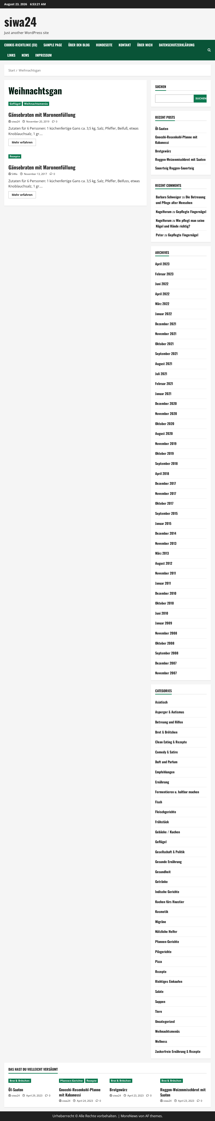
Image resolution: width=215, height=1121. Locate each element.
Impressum (43, 55)
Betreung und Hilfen (169, 721)
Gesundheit (163, 871)
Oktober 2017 (164, 503)
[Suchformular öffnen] (209, 50)
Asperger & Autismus (169, 711)
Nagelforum (164, 211)
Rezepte (15, 156)
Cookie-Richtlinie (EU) (20, 44)
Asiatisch (161, 702)
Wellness (161, 1041)
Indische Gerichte (167, 891)
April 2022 (162, 293)
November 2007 (166, 672)
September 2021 (166, 353)
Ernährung (162, 781)
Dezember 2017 (165, 483)
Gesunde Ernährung (168, 861)
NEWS (25, 55)
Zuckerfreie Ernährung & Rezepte (178, 1051)
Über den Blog (79, 44)
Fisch (158, 801)
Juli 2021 (161, 373)
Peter (160, 234)
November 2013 (165, 543)
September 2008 (166, 652)
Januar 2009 (163, 623)
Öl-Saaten (161, 128)
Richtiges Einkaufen (168, 981)
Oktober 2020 (164, 423)
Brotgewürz (163, 150)
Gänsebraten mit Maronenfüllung (41, 114)
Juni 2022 (161, 283)
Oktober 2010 (164, 603)
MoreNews (129, 1116)
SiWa (14, 174)
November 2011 (165, 573)
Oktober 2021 (164, 343)
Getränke (161, 881)
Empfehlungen (164, 771)
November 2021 (165, 333)
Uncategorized (165, 1021)
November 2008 (166, 633)
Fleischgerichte (165, 811)
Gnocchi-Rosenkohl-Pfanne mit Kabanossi (79, 1092)
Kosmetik (161, 911)
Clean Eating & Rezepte (171, 741)
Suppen (160, 1001)
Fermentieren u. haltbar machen (177, 791)
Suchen (160, 86)
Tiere (158, 1011)
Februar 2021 (164, 383)
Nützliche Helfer (166, 931)
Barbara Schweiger (168, 196)
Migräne (160, 921)
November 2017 (165, 493)
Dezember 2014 (165, 533)
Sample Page (52, 44)
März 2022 (162, 303)
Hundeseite (104, 44)
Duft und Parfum (166, 761)
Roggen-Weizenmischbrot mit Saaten (180, 159)
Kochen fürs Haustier (169, 901)
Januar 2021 (163, 393)
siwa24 (20, 21)
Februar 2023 (164, 273)
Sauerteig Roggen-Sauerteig (174, 167)
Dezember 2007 (166, 663)
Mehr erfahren (24, 143)
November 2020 (166, 413)
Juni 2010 (161, 613)
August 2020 (164, 433)
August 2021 (163, 363)
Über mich (145, 44)
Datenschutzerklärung (176, 44)
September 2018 (166, 463)
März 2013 (162, 553)
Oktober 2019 (164, 453)
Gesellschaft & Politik (170, 851)
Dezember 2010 (165, 593)
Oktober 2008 (164, 643)
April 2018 (162, 473)
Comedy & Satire (166, 751)
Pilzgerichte (163, 951)
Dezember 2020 (166, 403)
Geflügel (15, 103)
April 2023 (162, 263)
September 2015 (166, 513)
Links (11, 55)
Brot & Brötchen (166, 732)
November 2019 (166, 443)
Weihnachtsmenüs (36, 103)
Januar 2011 (163, 583)
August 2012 (163, 563)
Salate (159, 991)
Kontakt (125, 44)
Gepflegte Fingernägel (191, 211)
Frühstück (162, 821)
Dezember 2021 (165, 323)
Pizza (158, 961)
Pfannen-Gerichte (167, 941)
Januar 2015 (163, 523)
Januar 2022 (163, 313)
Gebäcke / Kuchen (167, 831)
